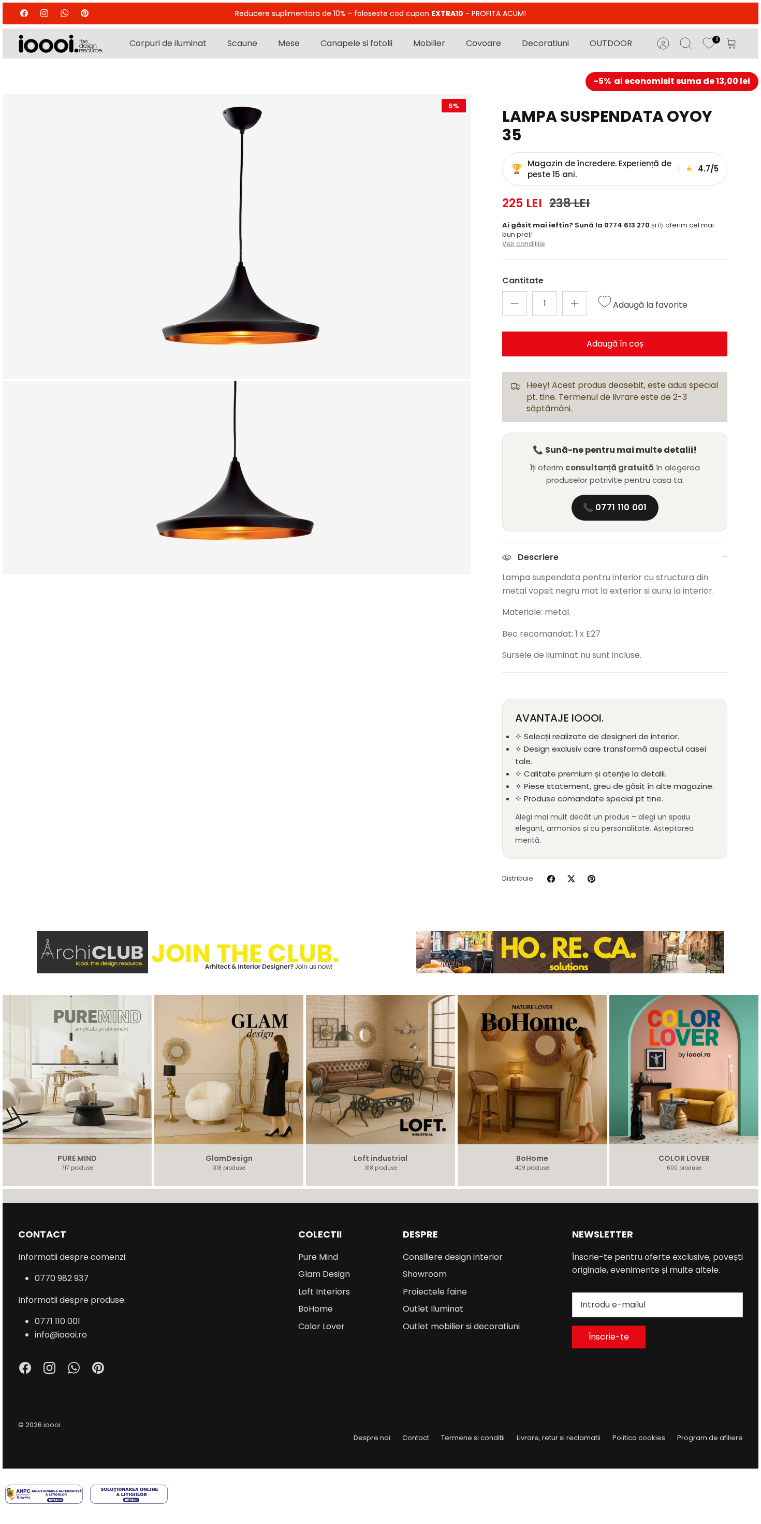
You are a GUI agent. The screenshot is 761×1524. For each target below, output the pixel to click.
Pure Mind (318, 1257)
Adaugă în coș (615, 344)
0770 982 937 (62, 1278)
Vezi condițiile (523, 243)
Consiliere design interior (453, 1257)
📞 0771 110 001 (615, 507)
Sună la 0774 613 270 (613, 225)
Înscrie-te (609, 1337)
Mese (289, 43)
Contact (415, 1438)
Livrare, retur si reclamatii (559, 1438)
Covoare (483, 43)
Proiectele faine (435, 1292)
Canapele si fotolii (356, 43)
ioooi (52, 1425)
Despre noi (372, 1438)
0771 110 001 (57, 1321)
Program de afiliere (710, 1438)
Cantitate (523, 280)
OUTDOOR (611, 43)
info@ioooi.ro (61, 1335)
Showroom (425, 1274)
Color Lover (321, 1326)
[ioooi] (61, 43)
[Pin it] (591, 879)
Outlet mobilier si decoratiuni (461, 1326)
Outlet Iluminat (433, 1309)
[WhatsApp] (64, 13)
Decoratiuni (545, 43)
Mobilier (429, 43)
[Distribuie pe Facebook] (551, 879)
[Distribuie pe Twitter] (571, 879)
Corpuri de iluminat (168, 43)
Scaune (242, 43)
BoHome (315, 1309)
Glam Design (324, 1274)
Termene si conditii (473, 1438)
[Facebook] (24, 13)
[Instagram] (44, 13)
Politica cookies (638, 1438)
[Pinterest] (85, 13)
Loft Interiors (324, 1292)
